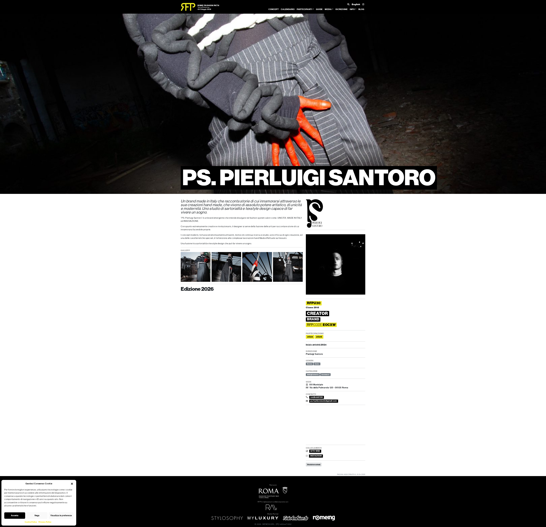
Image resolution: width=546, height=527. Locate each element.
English (356, 4)
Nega (37, 515)
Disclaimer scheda (313, 465)
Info (352, 9)
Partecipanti (304, 9)
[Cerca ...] (348, 4)
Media (328, 9)
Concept (273, 9)
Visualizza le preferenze (61, 515)
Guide (319, 9)
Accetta (14, 515)
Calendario (288, 9)
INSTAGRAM (316, 456)
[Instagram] (363, 4)
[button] (72, 483)
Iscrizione (341, 9)
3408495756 (316, 397)
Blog (361, 9)
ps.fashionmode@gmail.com (323, 401)
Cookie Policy (31, 522)
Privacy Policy (45, 522)
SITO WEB (315, 451)
